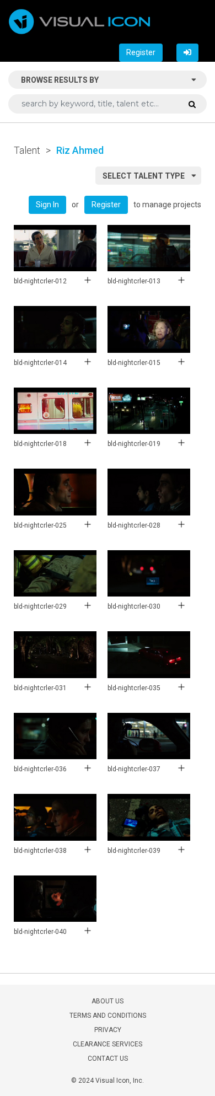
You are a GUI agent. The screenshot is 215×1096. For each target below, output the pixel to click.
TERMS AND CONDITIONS (107, 1015)
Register (140, 52)
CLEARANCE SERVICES (107, 1044)
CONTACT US (108, 1058)
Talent (27, 150)
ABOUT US (107, 1001)
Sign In (47, 204)
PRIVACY (107, 1030)
